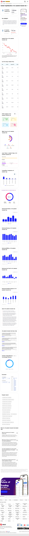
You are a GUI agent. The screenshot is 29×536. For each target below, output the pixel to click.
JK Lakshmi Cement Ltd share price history (8, 399)
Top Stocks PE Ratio (2, 512)
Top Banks (9, 518)
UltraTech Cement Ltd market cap (6, 405)
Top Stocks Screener (3, 519)
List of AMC (2, 514)
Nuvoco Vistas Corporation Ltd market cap (8, 422)
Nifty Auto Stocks (17, 508)
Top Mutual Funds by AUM (10, 514)
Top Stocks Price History (17, 512)
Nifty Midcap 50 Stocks (10, 506)
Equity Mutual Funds (17, 514)
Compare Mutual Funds (17, 519)
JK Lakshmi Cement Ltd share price (8, 55)
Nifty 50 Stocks (9, 510)
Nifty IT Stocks (9, 508)
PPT (14, 379)
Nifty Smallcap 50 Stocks (17, 506)
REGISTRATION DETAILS (3, 532)
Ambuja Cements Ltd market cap (6, 407)
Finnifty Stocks (2, 508)
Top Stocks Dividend (10, 512)
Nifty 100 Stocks (17, 510)
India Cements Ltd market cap (6, 420)
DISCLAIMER (7, 532)
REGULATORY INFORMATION (13, 532)
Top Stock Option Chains (17, 504)
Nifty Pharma (2, 510)
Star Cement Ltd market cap (6, 424)
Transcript (15, 380)
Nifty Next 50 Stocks (2, 506)
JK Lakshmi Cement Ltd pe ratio (6, 403)
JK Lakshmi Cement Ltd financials (6, 401)
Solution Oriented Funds (10, 516)
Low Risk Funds (17, 516)
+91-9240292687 (2, 528)
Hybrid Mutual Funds (2, 516)
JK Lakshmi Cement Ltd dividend (6, 397)
